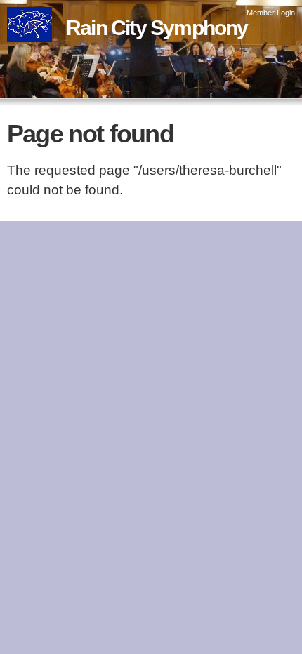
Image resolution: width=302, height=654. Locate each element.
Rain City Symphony (157, 27)
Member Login (271, 12)
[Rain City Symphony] (29, 32)
